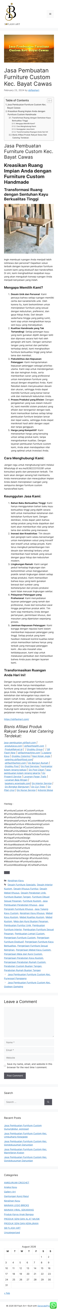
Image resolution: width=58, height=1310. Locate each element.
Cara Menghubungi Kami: (26, 126)
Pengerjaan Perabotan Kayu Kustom (23, 958)
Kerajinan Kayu (16, 880)
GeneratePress (44, 1306)
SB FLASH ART (12, 1228)
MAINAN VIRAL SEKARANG (19, 1210)
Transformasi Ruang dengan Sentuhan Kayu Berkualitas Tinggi (31, 119)
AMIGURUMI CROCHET (16, 1182)
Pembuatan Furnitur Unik (17, 925)
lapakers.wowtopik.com (17, 783)
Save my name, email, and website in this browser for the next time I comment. (29, 1066)
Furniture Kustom (32, 901)
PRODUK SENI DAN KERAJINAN (21, 1223)
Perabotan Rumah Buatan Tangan (22, 970)
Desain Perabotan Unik (33, 893)
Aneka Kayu (10, 1187)
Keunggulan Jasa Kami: (25, 129)
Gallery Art (10, 1191)
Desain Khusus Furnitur (25, 888)
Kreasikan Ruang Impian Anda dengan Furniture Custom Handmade (26, 113)
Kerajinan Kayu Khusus (32, 913)
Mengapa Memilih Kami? (25, 124)
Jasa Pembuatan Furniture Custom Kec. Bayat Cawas (26, 106)
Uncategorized (12, 1232)
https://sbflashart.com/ (16, 719)
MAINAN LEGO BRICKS (16, 1205)
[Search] (48, 1102)
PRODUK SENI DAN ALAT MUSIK (22, 1219)
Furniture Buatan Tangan (17, 897)
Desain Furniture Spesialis (22, 884)
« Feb (7, 1293)
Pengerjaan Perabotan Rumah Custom (25, 962)
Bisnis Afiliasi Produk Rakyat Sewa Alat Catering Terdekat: (29, 136)
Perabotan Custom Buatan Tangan (23, 966)
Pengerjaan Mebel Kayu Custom (33, 950)
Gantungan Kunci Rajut (16, 1196)
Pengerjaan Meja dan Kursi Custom (23, 954)
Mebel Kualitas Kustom (32, 917)
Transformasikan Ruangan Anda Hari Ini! (32, 132)
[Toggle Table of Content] (48, 100)
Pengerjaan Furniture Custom (20, 937)
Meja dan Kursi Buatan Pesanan (30, 921)
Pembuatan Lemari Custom (30, 933)
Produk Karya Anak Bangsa (19, 1214)
